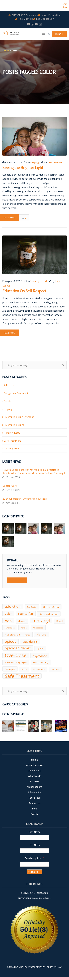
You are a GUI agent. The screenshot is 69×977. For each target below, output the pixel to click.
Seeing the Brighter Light (22, 167)
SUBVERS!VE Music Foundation (34, 898)
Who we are (34, 770)
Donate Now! (17, 580)
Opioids (40, 649)
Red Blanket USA (45, 18)
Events (7, 401)
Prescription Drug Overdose (19, 416)
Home (5, 50)
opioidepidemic (17, 648)
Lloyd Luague (54, 162)
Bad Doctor (32, 607)
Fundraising (9, 628)
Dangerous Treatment (16, 393)
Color (8, 614)
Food (59, 621)
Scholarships (34, 792)
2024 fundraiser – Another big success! (24, 498)
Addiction (9, 385)
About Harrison (34, 765)
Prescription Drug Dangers (16, 662)
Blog (34, 808)
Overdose (15, 655)
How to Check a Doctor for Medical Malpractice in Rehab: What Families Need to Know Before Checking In (34, 471)
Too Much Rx (25, 18)
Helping (34, 162)
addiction (13, 606)
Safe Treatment (12, 440)
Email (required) (34, 858)
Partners (34, 781)
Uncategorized (38, 281)
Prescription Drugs (14, 424)
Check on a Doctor (51, 607)
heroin (24, 628)
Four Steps (35, 797)
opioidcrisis (30, 641)
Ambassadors (34, 786)
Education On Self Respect (24, 291)
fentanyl (41, 620)
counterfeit (25, 614)
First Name (34, 831)
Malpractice (38, 628)
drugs (22, 621)
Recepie (10, 669)
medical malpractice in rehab (17, 635)
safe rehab (55, 669)
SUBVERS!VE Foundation (25, 15)
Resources (34, 803)
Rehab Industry (12, 432)
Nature (41, 634)
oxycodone (40, 656)
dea (8, 620)
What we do (34, 775)
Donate (34, 814)
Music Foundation (50, 15)
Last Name (35, 845)
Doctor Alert (9, 485)
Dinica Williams (54, 967)
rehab (24, 669)
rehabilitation (39, 669)
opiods (10, 641)
